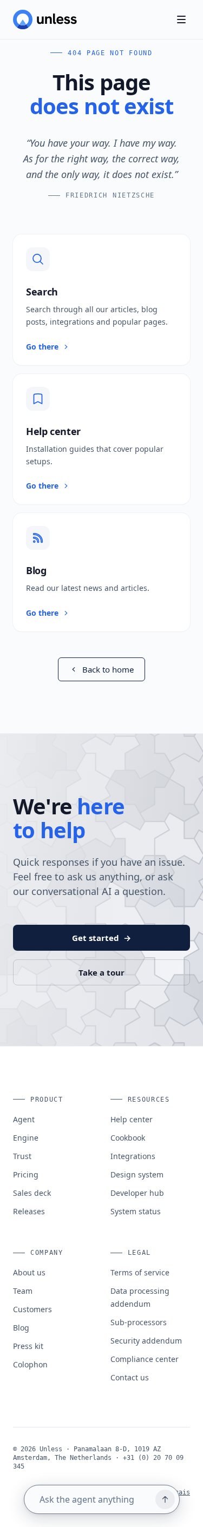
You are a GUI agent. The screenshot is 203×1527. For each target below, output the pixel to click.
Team (22, 1291)
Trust (22, 1156)
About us (29, 1272)
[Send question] (165, 1499)
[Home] (45, 19)
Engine (25, 1138)
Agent (24, 1119)
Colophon (30, 1364)
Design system (136, 1174)
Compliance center (144, 1359)
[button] (101, 299)
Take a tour (101, 972)
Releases (29, 1211)
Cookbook (127, 1138)
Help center (131, 1119)
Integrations (132, 1156)
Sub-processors (138, 1322)
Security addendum (146, 1340)
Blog (21, 1327)
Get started (101, 937)
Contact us (129, 1377)
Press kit (28, 1346)
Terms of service (139, 1272)
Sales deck (32, 1193)
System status (135, 1211)
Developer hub (137, 1193)
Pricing (25, 1174)
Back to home (108, 669)
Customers (32, 1309)
